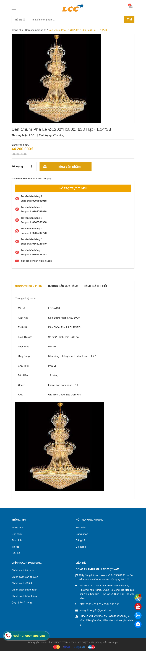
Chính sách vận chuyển (25, 576)
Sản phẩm (17, 540)
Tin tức (15, 546)
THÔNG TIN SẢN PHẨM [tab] (28, 286)
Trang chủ (17, 29)
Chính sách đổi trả (22, 583)
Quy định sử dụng (22, 602)
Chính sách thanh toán (24, 589)
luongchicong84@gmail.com (95, 610)
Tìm (129, 19)
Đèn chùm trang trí (35, 29)
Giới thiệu (17, 533)
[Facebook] (138, 624)
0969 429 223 (93, 604)
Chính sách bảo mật (23, 570)
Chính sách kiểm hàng (24, 596)
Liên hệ (16, 553)
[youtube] (138, 606)
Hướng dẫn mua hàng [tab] (63, 286)
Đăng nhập (82, 533)
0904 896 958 (111, 604)
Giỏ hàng (81, 546)
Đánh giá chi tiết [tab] (95, 286)
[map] (138, 597)
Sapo (115, 642)
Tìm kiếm (81, 527)
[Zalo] (138, 615)
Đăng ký (80, 540)
